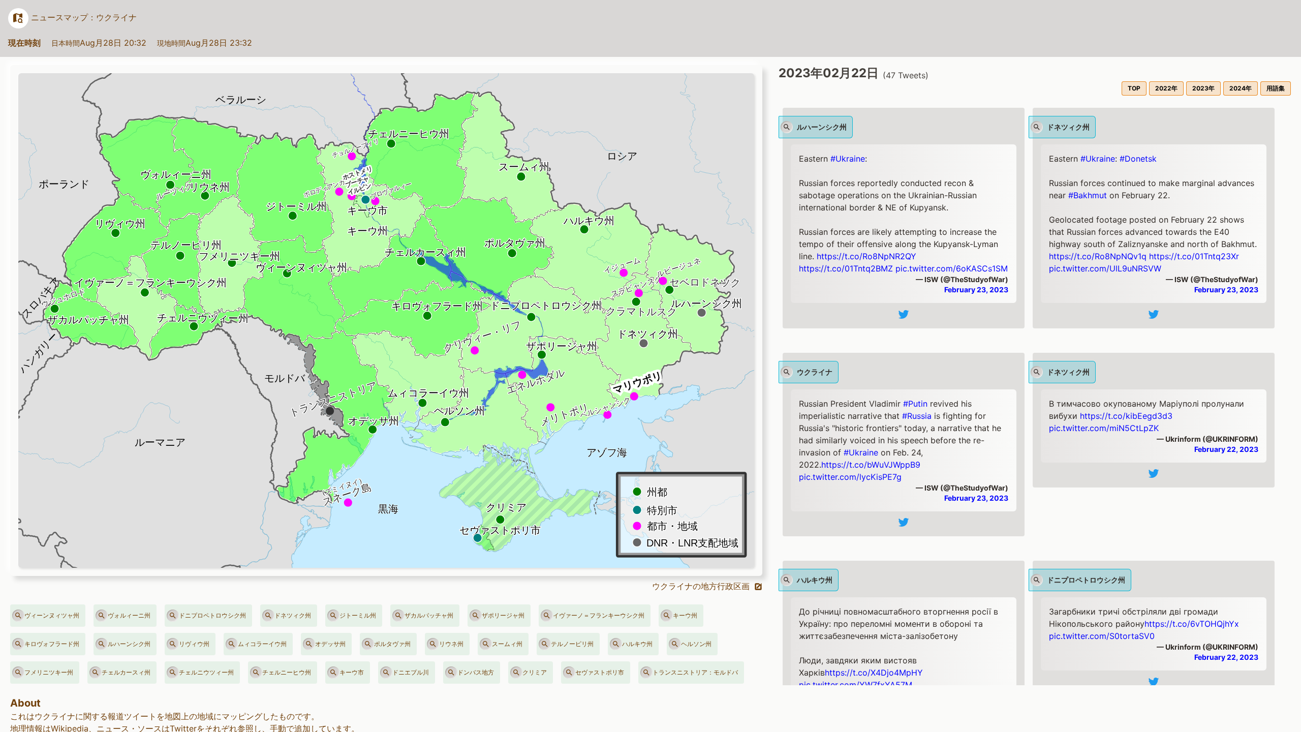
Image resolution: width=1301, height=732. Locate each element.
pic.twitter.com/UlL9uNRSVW (1105, 268)
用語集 (1275, 88)
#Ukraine (847, 159)
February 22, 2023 (1226, 449)
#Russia (917, 416)
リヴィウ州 (194, 644)
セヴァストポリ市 (599, 672)
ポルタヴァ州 (392, 644)
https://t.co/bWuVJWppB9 (870, 465)
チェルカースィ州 (126, 672)
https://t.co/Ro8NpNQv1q (1098, 256)
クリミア (534, 672)
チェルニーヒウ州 (286, 672)
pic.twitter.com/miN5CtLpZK (1104, 428)
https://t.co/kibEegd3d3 (1126, 416)
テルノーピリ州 (572, 644)
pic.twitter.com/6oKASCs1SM (951, 268)
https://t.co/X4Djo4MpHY (874, 672)
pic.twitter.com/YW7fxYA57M (855, 685)
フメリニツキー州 (48, 672)
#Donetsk (1138, 159)
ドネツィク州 (292, 615)
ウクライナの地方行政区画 (702, 586)
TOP (1134, 88)
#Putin (915, 404)
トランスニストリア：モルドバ (695, 672)
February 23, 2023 (976, 289)
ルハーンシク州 (129, 644)
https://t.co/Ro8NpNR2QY (866, 256)
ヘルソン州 (696, 644)
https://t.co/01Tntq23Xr (1194, 256)
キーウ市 (351, 672)
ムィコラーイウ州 (262, 644)
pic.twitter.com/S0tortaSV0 (1102, 636)
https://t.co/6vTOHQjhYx (1191, 624)
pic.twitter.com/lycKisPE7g (850, 477)
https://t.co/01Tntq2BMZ (846, 268)
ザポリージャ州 (503, 615)
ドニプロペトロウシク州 (212, 615)
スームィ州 (507, 644)
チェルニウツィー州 (206, 672)
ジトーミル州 (357, 615)
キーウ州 (685, 615)
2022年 (1166, 88)
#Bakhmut (1087, 195)
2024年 (1240, 88)
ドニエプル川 (410, 672)
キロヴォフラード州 (51, 644)
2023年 (1203, 88)
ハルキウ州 (637, 644)
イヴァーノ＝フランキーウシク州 (598, 615)
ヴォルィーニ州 (129, 615)
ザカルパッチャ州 (429, 615)
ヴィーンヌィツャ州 (51, 615)
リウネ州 (451, 644)
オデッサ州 (330, 644)
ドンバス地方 (475, 672)
